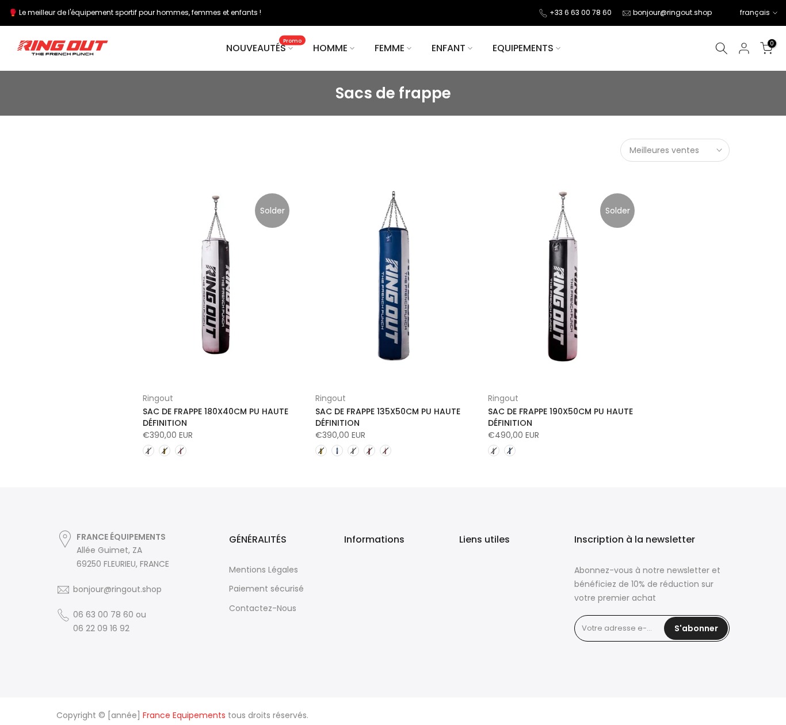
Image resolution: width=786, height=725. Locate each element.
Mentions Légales (263, 569)
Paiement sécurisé (266, 588)
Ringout (158, 398)
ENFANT (449, 48)
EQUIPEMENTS (523, 48)
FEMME (390, 48)
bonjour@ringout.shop (672, 12)
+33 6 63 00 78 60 (581, 12)
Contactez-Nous (262, 608)
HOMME (330, 48)
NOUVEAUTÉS (264, 48)
